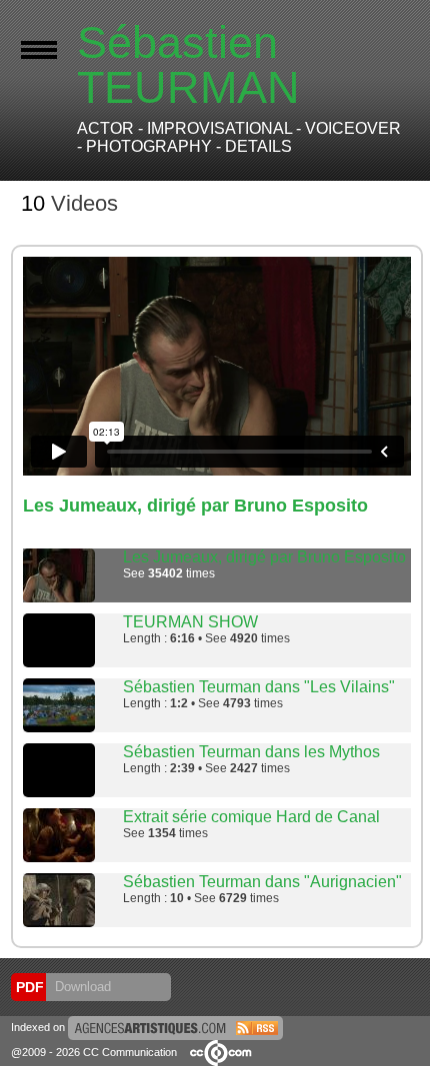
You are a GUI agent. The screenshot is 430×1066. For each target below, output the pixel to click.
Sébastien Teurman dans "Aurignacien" (262, 881)
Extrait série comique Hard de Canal (251, 816)
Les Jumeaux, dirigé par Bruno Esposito (264, 556)
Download (81, 986)
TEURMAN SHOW (190, 621)
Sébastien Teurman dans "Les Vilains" (259, 686)
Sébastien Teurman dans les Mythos (251, 751)
